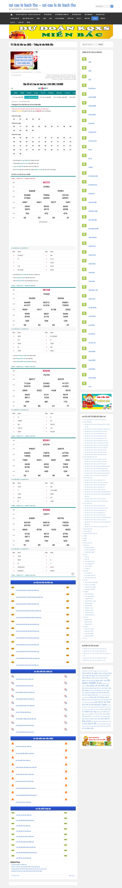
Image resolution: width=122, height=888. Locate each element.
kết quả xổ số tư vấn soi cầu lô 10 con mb (96, 431)
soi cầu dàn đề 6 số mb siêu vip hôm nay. (27, 644)
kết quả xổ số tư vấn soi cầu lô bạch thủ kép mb (97, 466)
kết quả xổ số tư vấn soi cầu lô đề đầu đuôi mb (97, 470)
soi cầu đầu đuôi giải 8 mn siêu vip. (26, 788)
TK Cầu (95, 18)
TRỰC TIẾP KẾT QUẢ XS (27, 18)
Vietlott (79, 18)
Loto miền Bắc (92, 325)
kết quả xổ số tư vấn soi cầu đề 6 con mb (96, 436)
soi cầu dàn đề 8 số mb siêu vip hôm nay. (27, 651)
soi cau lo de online (89, 709)
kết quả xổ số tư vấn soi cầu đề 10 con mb (96, 440)
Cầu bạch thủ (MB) (93, 202)
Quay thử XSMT (92, 369)
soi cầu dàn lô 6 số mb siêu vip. (25, 679)
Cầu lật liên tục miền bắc (66, 75)
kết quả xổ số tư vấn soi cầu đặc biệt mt (95, 484)
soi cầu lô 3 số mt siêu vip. (23, 858)
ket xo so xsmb (93, 690)
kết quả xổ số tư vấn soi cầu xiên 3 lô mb (95, 452)
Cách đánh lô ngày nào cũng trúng (96, 673)
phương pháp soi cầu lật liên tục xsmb (60, 77)
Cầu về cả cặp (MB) (93, 220)
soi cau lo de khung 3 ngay (94, 704)
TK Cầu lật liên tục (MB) (69, 79)
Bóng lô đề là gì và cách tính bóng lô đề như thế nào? (27, 871)
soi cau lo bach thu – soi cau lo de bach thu (42, 5)
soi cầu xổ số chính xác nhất (100, 726)
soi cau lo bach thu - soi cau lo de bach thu (22, 72)
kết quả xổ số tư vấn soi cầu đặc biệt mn (95, 510)
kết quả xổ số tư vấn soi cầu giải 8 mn (95, 512)
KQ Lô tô (12, 22)
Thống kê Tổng (92, 299)
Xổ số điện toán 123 (93, 185)
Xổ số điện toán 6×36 (90, 577)
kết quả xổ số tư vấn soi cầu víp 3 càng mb (96, 447)
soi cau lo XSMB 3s (99, 709)
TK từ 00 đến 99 (92, 316)
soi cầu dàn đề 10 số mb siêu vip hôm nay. (28, 658)
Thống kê (102, 18)
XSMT (50, 18)
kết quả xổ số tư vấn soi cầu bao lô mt (95, 480)
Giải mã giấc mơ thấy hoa (19, 864)
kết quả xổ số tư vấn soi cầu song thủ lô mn (96, 526)
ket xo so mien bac (89, 688)
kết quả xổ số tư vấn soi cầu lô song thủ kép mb (97, 473)
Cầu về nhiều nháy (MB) (94, 228)
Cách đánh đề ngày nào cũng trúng (93, 675)
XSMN (44, 18)
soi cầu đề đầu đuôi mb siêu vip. (25, 732)
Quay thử (20, 22)
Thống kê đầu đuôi (93, 237)
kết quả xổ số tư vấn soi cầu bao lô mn (95, 505)
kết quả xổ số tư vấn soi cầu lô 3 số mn (95, 515)
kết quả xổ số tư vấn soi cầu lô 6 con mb (95, 461)
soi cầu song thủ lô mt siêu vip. (25, 841)
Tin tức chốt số (14, 18)
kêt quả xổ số (95, 697)
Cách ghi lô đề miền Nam (102, 671)
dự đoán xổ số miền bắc (98, 685)
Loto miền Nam (92, 334)
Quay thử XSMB (92, 351)
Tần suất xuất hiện (92, 307)
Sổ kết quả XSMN (92, 106)
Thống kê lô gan (92, 246)
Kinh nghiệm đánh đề (91, 695)
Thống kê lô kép (92, 264)
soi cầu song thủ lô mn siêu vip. (25, 781)
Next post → (72, 875)
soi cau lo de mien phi (98, 707)
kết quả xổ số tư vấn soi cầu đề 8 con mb (96, 438)
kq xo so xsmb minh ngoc (103, 695)
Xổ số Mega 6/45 (92, 132)
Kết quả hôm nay (59, 18)
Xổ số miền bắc (48, 14)
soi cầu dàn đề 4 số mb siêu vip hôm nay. (27, 637)
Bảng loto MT (88, 619)
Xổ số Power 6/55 (93, 141)
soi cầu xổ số (87, 726)
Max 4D (90, 158)
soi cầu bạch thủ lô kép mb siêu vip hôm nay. (28, 610)
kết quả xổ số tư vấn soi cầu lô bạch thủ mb (96, 468)
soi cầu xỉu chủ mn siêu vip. (24, 746)
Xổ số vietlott (91, 123)
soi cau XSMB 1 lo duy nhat (92, 714)
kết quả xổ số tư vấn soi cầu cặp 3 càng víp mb (97, 429)
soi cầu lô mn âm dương (98, 721)
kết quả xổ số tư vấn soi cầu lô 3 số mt (95, 489)
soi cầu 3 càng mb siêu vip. (23, 712)
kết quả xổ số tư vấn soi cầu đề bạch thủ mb (96, 443)
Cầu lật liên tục (55, 75)
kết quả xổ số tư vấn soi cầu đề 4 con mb (96, 433)
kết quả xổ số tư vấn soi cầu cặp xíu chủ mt (96, 482)
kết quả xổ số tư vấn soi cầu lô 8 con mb (95, 464)
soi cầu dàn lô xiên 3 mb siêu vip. (25, 699)
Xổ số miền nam (88, 14)
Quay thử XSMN (92, 360)
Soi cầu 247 (86, 716)
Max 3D (90, 149)
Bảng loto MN (88, 622)
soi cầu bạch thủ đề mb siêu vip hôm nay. (27, 624)
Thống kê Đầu (91, 272)
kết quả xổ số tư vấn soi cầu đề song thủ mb (96, 445)
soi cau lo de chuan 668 (88, 702)
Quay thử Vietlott (92, 378)
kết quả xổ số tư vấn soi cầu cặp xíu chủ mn (96, 508)
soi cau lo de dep (102, 702)
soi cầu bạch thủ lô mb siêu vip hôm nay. (27, 590)
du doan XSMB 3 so (96, 681)
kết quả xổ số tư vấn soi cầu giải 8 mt (95, 487)
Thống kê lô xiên (92, 255)
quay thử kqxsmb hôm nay (92, 699)
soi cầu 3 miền (105, 714)
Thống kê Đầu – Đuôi (93, 290)
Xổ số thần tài (91, 193)
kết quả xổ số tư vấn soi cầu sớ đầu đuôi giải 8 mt (98, 491)
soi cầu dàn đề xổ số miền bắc (99, 716)
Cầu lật (49, 75)
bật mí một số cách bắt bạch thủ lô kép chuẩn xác (26, 866)
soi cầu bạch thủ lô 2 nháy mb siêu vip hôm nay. (29, 597)
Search (101, 44)
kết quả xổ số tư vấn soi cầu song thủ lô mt (96, 501)
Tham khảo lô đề (100, 14)
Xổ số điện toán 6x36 (93, 176)
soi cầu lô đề (90, 723)
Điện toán (87, 18)
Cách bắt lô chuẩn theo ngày (89, 671)
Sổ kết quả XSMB (92, 97)
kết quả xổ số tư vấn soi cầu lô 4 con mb (95, 459)
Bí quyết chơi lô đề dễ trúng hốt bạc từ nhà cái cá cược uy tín (29, 869)
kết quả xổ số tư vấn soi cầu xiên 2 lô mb (95, 450)
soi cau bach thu (105, 700)
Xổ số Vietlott (88, 566)
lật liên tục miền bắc (65, 76)
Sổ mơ (28, 22)
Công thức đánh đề (100, 678)
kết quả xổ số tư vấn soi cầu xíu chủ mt (95, 498)
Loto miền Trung (92, 342)
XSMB (38, 18)
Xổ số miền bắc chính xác (62, 14)
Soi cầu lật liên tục (66, 77)
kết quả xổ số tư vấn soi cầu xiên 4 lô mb (95, 454)
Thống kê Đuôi (92, 281)
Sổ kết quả (70, 18)
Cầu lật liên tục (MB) (93, 211)
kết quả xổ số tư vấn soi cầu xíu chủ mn (95, 519)
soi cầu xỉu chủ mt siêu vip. (24, 815)
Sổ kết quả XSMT (92, 114)
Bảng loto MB (88, 624)
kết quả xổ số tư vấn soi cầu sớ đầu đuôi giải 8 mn (98, 517)
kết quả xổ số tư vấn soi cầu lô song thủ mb (96, 475)
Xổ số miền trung (76, 14)
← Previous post (15, 875)
